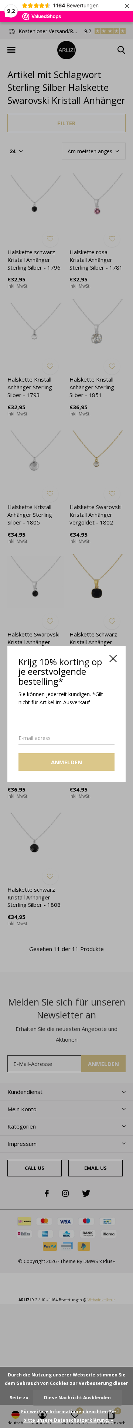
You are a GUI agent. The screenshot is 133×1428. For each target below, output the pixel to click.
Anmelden (66, 762)
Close (113, 658)
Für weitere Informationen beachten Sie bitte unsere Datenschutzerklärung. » (68, 1415)
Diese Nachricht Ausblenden (77, 1397)
